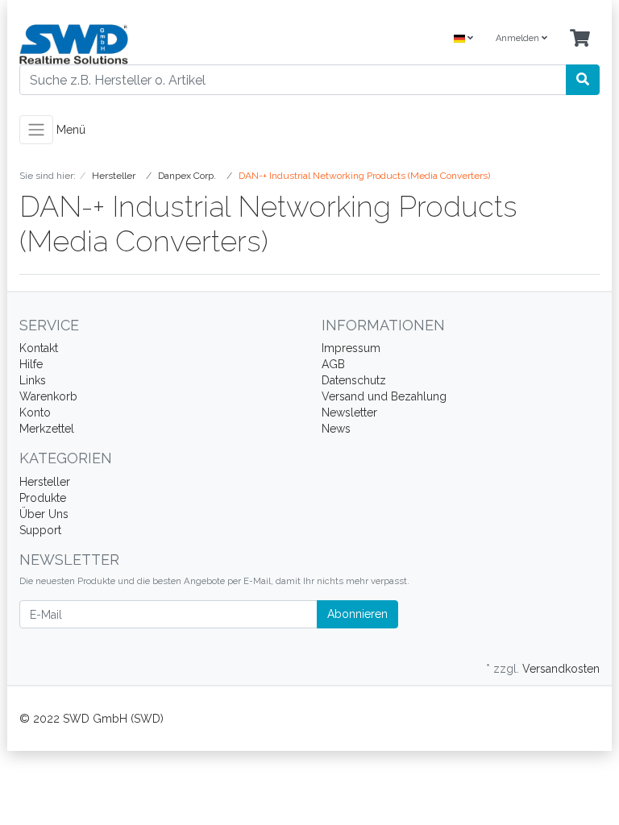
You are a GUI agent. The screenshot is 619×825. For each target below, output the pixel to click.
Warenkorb (48, 396)
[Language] (463, 39)
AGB (333, 364)
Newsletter (349, 412)
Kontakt (38, 348)
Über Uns (44, 514)
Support (40, 530)
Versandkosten (561, 668)
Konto (35, 412)
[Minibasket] (580, 39)
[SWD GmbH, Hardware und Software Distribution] (158, 44)
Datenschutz (354, 380)
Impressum (351, 348)
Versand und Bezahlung (384, 396)
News (336, 428)
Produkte (42, 497)
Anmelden (519, 38)
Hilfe (31, 364)
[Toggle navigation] (36, 129)
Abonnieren (357, 613)
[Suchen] (583, 79)
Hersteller (44, 481)
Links (32, 380)
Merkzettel (46, 428)
